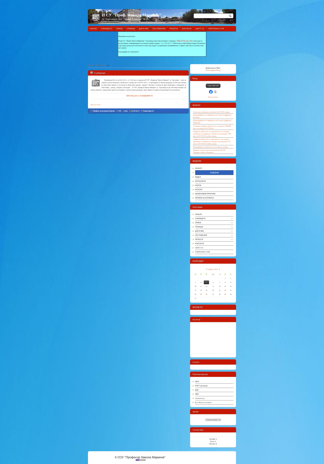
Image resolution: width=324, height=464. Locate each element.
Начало (91, 65)
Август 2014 (213, 269)
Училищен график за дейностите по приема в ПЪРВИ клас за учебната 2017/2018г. (212, 127)
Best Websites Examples (203, 402)
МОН (197, 381)
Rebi (126, 111)
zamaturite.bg (200, 398)
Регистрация (210, 70)
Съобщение (99, 73)
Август (103, 65)
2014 (97, 65)
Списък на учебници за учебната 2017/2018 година (211, 112)
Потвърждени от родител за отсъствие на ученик (210, 147)
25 (201, 294)
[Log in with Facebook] (211, 92)
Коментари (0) (148, 111)
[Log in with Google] (215, 92)
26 (206, 294)
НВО (197, 394)
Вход (218, 70)
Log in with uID (213, 86)
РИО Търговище (201, 386)
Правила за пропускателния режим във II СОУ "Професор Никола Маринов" (209, 151)
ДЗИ (196, 390)
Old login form (213, 97)
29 (225, 294)
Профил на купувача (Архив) (104, 111)
